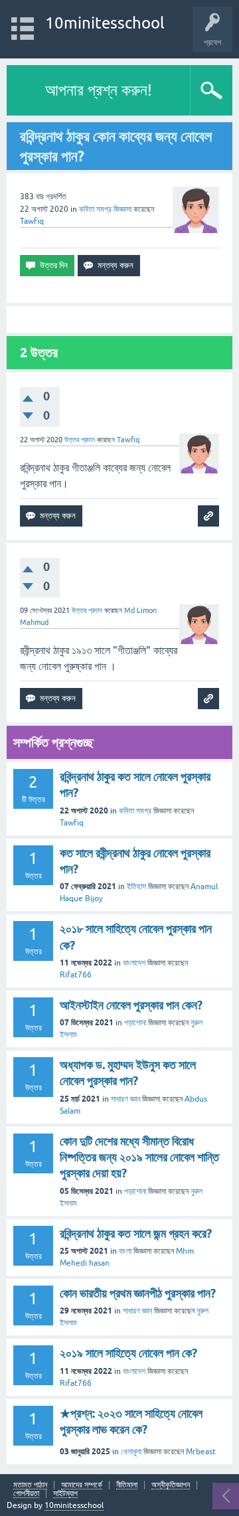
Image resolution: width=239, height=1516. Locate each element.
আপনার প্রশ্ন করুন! (98, 90)
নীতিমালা (126, 1485)
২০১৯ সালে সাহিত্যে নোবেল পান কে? (128, 1353)
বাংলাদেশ (134, 963)
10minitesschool (105, 23)
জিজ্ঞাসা (122, 209)
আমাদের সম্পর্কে (81, 1485)
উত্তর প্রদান (79, 440)
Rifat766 (76, 974)
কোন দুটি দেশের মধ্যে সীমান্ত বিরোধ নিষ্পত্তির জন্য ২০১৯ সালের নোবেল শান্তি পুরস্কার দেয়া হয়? (139, 1157)
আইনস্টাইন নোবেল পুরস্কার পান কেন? (131, 1005)
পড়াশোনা (135, 1022)
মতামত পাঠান (30, 1485)
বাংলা (125, 1251)
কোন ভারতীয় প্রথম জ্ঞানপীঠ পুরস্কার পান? (138, 1293)
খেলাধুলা (131, 1451)
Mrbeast (201, 1451)
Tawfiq (72, 822)
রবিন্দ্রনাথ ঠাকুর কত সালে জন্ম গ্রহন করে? (136, 1233)
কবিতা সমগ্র (95, 209)
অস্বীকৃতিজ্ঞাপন (170, 1485)
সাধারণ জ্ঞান (125, 1099)
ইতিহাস (136, 886)
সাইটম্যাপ (65, 1493)
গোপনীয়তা (26, 1493)
